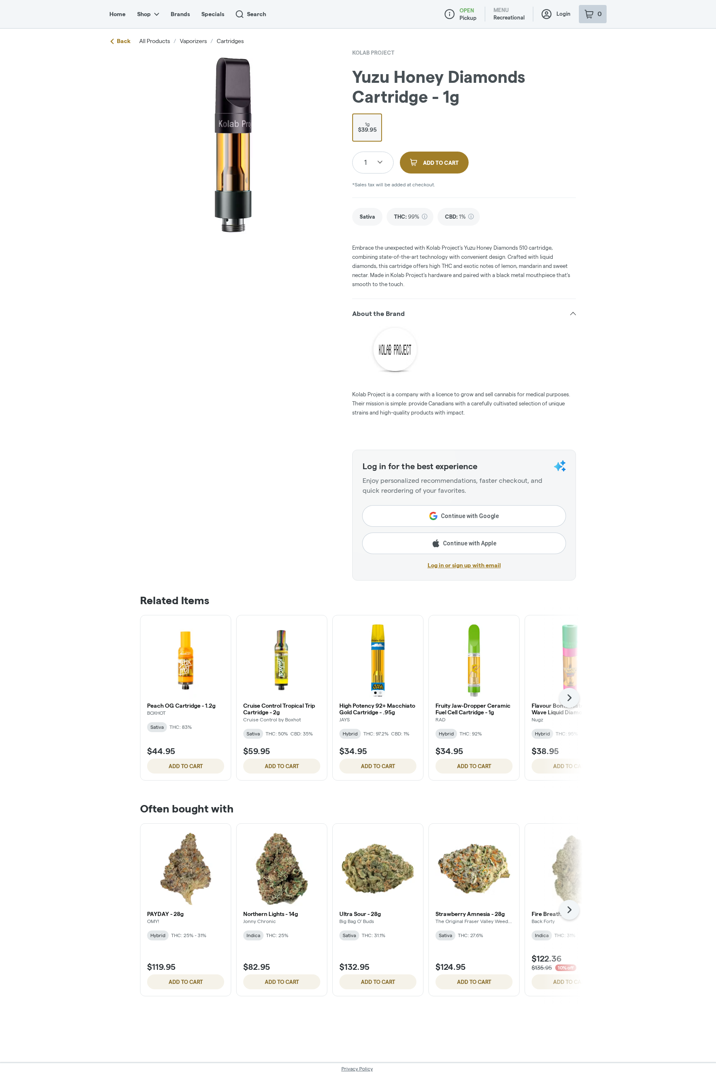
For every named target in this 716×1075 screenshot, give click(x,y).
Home (117, 14)
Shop (144, 14)
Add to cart (186, 766)
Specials (212, 14)
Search (256, 14)
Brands (180, 14)
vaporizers (193, 41)
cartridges (230, 41)
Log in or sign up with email (464, 565)
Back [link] (124, 41)
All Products (154, 41)
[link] (367, 217)
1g (367, 127)
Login (563, 14)
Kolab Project (373, 52)
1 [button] (365, 162)
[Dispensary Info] (450, 14)
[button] (464, 314)
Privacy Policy (357, 1068)
